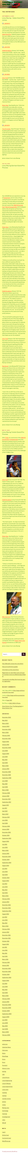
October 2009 (6, 1010)
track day (4, 1113)
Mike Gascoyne (6, 617)
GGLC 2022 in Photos (14, 703)
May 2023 (5, 720)
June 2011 (4, 950)
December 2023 (6, 717)
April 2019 (5, 762)
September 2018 (6, 778)
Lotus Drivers (5, 1077)
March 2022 (5, 732)
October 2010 (5, 974)
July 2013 (4, 883)
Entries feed (5, 1135)
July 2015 (4, 844)
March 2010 (5, 995)
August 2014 (5, 865)
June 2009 (5, 1023)
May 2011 (4, 953)
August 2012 (5, 914)
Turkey (7, 437)
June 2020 (5, 750)
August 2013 (5, 880)
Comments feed (6, 1138)
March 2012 (5, 926)
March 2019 (5, 765)
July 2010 (4, 983)
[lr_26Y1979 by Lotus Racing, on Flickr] (6, 125)
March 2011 (5, 959)
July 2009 (4, 1020)
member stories (6, 1098)
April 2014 (5, 874)
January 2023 (5, 726)
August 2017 (5, 805)
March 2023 (5, 723)
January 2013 (5, 902)
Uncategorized (6, 1116)
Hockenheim (7, 197)
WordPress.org (6, 1141)
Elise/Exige (5, 1056)
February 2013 (6, 899)
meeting (4, 1092)
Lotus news (5, 1089)
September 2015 (6, 838)
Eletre (3, 1053)
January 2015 (5, 853)
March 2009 (5, 1032)
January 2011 (5, 965)
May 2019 (4, 759)
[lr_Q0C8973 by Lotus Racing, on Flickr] (6, 23)
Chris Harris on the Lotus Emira (10, 669)
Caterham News (6, 1047)
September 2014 (6, 862)
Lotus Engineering (7, 1080)
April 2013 (5, 892)
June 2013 (5, 886)
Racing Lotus (5, 1107)
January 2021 (5, 744)
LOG (3, 1074)
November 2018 (6, 775)
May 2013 (4, 890)
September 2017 (6, 802)
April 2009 (5, 1029)
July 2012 (4, 917)
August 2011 (5, 944)
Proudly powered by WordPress (9, 1151)
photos (4, 1101)
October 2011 (5, 941)
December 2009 (6, 1004)
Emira (3, 1059)
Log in (3, 1132)
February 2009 (6, 1035)
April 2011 (4, 956)
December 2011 (6, 935)
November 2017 (6, 799)
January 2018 (5, 796)
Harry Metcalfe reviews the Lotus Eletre (12, 663)
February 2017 (6, 817)
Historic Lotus (6, 1068)
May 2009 (5, 1026)
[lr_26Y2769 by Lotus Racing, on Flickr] (6, 47)
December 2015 (6, 832)
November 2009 (6, 1007)
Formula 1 (4, 1065)
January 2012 (5, 932)
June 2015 (5, 847)
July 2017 (4, 808)
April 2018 (5, 787)
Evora (3, 1062)
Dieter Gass (5, 105)
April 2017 (5, 811)
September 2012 (6, 911)
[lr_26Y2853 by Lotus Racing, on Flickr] (6, 74)
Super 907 (9, 700)
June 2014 (5, 871)
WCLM (4, 1123)
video (3, 1120)
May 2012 (4, 923)
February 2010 (6, 998)
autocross (5, 1044)
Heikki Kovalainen (7, 50)
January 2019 (5, 768)
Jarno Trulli (5, 78)
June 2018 (5, 781)
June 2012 (5, 920)
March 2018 (5, 790)
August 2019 (5, 753)
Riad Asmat (5, 366)
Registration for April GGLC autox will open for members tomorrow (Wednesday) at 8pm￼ (14, 674)
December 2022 (6, 729)
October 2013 (5, 877)
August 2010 (5, 980)
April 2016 (5, 823)
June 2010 (5, 986)
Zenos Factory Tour (7, 708)
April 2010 (5, 992)
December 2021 (6, 738)
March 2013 (5, 896)
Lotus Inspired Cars (7, 1086)
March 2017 (5, 814)
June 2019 (5, 756)
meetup (4, 1095)
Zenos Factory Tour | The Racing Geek (12, 706)
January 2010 (5, 1001)
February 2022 (6, 735)
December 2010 (6, 968)
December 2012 (6, 905)
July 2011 (4, 947)
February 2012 (6, 929)
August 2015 (5, 841)
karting (4, 1071)
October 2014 (5, 859)
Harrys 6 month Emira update (10, 666)
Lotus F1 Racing (6, 1083)
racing (4, 1104)
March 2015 (5, 850)
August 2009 (5, 1017)
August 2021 (5, 741)
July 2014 (4, 868)
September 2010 (6, 977)
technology (5, 1110)
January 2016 (5, 829)
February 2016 (6, 826)
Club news (5, 1050)
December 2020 (6, 747)
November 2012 (6, 908)
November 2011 (6, 938)
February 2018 (6, 793)
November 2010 (6, 971)
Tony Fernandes (6, 129)
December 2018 (6, 772)
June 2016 (5, 820)
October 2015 (5, 835)
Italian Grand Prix (6, 34)
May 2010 (4, 989)
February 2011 (6, 962)
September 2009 (6, 1014)
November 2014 (6, 856)
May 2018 (4, 784)
